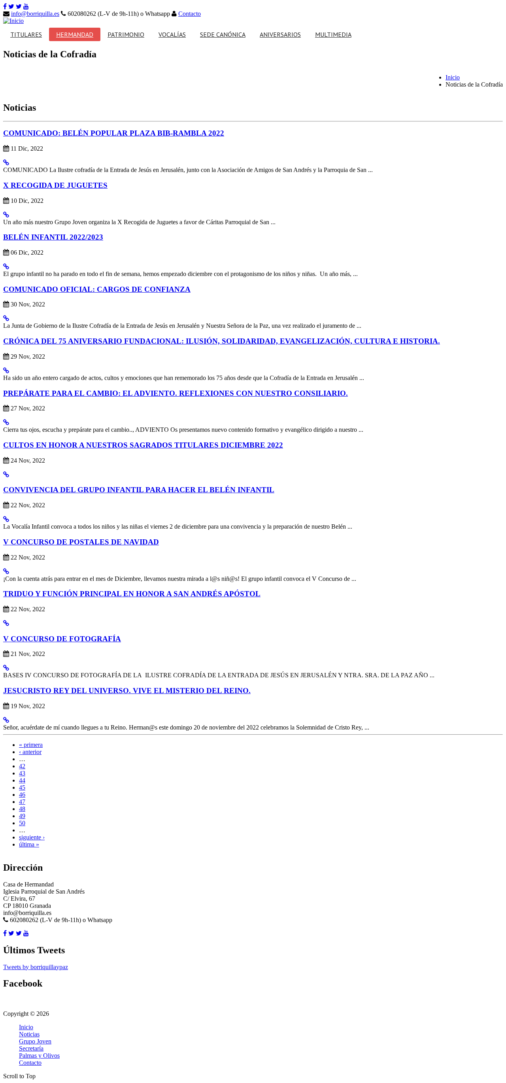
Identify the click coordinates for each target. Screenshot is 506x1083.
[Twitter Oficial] (11, 6)
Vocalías (172, 34)
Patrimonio (126, 34)
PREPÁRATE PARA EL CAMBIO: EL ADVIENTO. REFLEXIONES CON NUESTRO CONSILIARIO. (175, 393)
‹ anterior (30, 751)
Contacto (189, 13)
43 (22, 773)
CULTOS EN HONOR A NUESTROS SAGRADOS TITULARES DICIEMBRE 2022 (143, 445)
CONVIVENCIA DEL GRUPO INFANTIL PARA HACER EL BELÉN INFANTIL (138, 490)
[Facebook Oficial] (5, 6)
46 (22, 794)
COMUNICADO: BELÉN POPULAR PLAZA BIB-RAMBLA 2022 (113, 133)
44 (22, 780)
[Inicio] (13, 20)
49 (22, 816)
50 (22, 823)
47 (22, 801)
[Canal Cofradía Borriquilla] (26, 6)
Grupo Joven (35, 1041)
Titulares (26, 34)
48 (22, 808)
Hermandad (74, 34)
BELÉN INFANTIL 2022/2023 (53, 237)
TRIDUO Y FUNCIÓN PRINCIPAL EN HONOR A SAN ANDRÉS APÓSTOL (132, 594)
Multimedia (333, 34)
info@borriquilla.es (35, 13)
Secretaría (31, 1048)
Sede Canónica (222, 34)
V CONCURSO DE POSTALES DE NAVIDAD (81, 542)
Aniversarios (280, 34)
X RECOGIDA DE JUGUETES (55, 185)
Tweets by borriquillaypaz (35, 967)
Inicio (453, 77)
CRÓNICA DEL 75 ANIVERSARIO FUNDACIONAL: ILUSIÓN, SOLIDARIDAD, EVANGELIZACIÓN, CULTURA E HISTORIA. (221, 341)
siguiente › (32, 837)
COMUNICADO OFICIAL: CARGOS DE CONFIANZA (97, 289)
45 (22, 787)
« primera (31, 744)
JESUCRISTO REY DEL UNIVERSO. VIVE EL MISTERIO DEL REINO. (127, 690)
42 (22, 766)
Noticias (29, 1034)
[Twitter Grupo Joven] (19, 6)
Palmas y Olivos (39, 1055)
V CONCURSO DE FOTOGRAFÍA (62, 639)
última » (29, 844)
